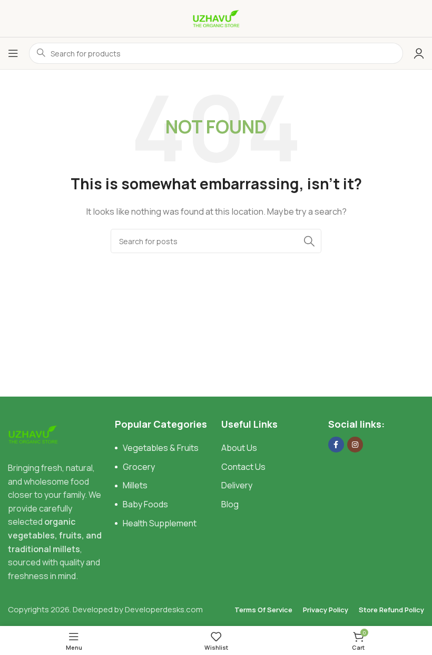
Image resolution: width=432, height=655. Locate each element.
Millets (135, 485)
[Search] (309, 241)
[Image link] (33, 433)
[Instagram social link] (355, 444)
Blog (230, 504)
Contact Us (243, 467)
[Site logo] (216, 17)
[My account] (418, 53)
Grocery (139, 467)
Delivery (236, 485)
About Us (239, 448)
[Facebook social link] (336, 444)
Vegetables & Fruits (161, 448)
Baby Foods (145, 504)
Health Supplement (160, 523)
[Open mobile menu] (13, 53)
